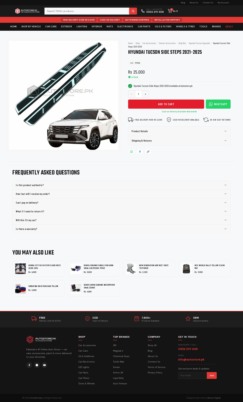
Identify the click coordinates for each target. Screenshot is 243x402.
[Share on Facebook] (139, 152)
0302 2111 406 (188, 349)
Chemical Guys (121, 356)
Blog (183, 2)
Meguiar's (118, 350)
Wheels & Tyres (185, 26)
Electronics (125, 26)
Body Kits (182, 43)
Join (211, 375)
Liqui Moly (118, 378)
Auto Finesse (120, 383)
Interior (97, 26)
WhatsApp (220, 104)
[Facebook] (29, 365)
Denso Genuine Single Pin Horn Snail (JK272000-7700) (98, 266)
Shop (138, 43)
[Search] (133, 11)
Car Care (51, 26)
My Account (223, 2)
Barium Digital (214, 398)
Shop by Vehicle (31, 26)
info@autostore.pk (191, 359)
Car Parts (144, 26)
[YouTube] (44, 365)
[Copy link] (148, 152)
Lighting (82, 26)
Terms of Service (156, 367)
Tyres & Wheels (86, 383)
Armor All (118, 372)
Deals (229, 26)
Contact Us (208, 2)
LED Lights (83, 367)
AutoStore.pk (36, 398)
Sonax (116, 367)
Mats (110, 26)
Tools (203, 26)
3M (114, 345)
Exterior (66, 26)
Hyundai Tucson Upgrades (199, 43)
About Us (194, 2)
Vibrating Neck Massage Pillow (43, 286)
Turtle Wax (118, 361)
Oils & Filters (163, 26)
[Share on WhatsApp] (131, 152)
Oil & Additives (86, 356)
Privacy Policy (155, 372)
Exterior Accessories (167, 43)
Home (13, 26)
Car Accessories (149, 43)
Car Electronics (86, 361)
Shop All (152, 345)
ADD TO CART (166, 104)
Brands (216, 26)
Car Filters (83, 378)
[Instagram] (37, 365)
